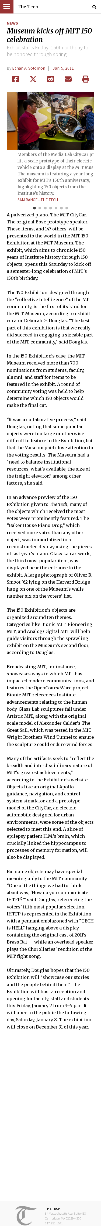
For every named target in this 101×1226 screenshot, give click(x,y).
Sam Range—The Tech (38, 199)
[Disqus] (50, 1119)
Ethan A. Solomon (28, 68)
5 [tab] (56, 208)
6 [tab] (61, 208)
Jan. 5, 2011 (63, 68)
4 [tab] (50, 208)
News (12, 23)
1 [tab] (34, 208)
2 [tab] (40, 208)
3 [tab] (45, 208)
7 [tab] (66, 208)
